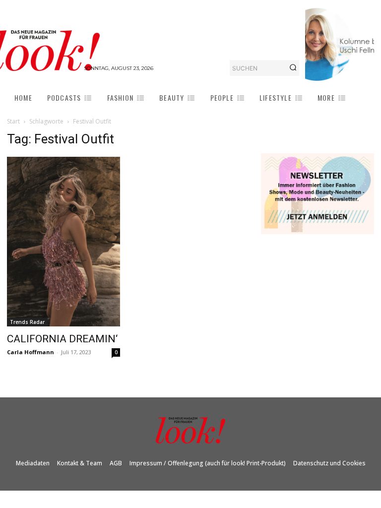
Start (13, 121)
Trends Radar (27, 321)
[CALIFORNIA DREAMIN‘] (63, 241)
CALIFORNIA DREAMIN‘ (62, 339)
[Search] (293, 68)
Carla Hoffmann (30, 352)
